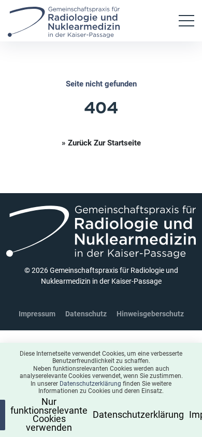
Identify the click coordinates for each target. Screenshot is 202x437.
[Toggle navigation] (186, 20)
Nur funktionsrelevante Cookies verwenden (56, 415)
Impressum (37, 313)
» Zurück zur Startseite (101, 142)
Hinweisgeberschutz (150, 313)
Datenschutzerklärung (90, 385)
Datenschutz (86, 313)
